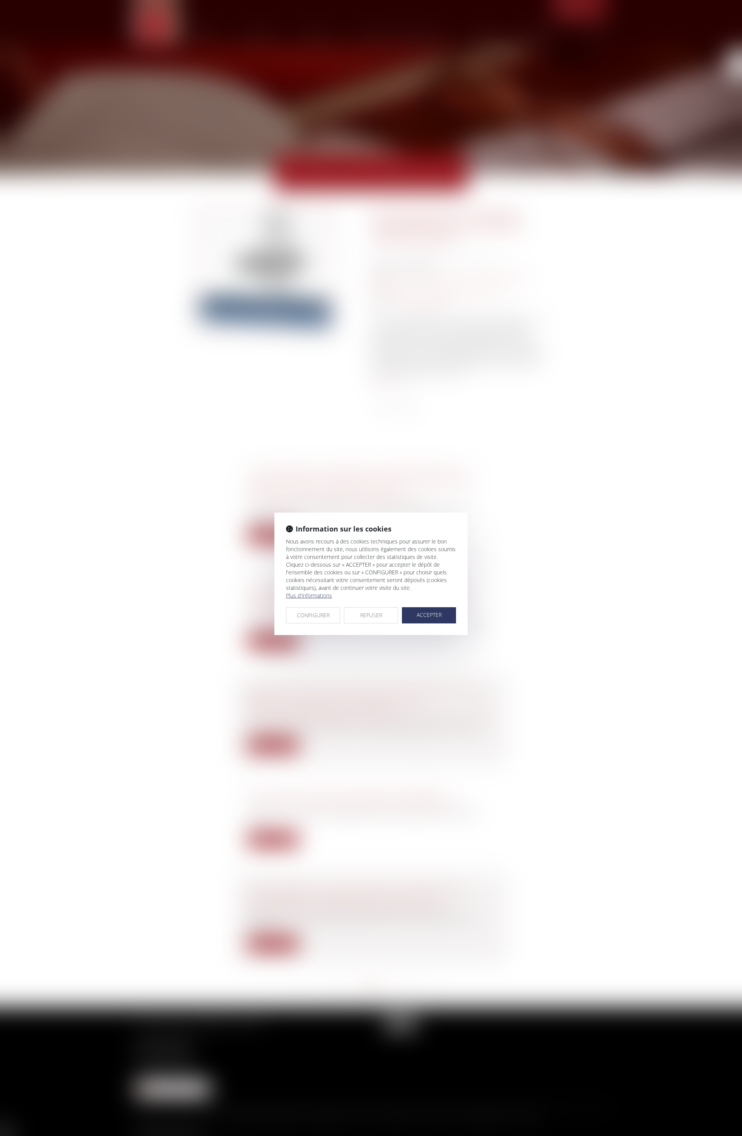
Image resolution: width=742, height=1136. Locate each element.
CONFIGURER (313, 615)
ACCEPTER (429, 614)
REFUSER (371, 615)
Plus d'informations (309, 595)
